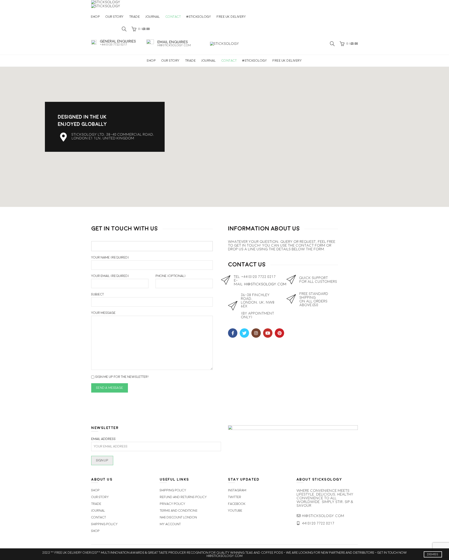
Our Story (114, 16)
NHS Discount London (178, 517)
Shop (95, 16)
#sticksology (198, 16)
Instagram (237, 490)
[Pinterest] (279, 333)
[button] (224, 134)
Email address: (103, 439)
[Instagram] (256, 333)
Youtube (235, 510)
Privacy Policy (172, 504)
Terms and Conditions (178, 510)
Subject (97, 294)
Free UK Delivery (231, 16)
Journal (152, 16)
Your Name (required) (110, 257)
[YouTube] (267, 333)
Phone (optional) (171, 276)
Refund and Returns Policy (183, 497)
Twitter (234, 497)
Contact (173, 16)
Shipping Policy (104, 524)
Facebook (237, 504)
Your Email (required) (110, 276)
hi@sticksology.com (265, 284)
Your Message (103, 313)
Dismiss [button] (432, 554)
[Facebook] (232, 333)
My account (170, 524)
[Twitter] (244, 333)
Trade (134, 16)
